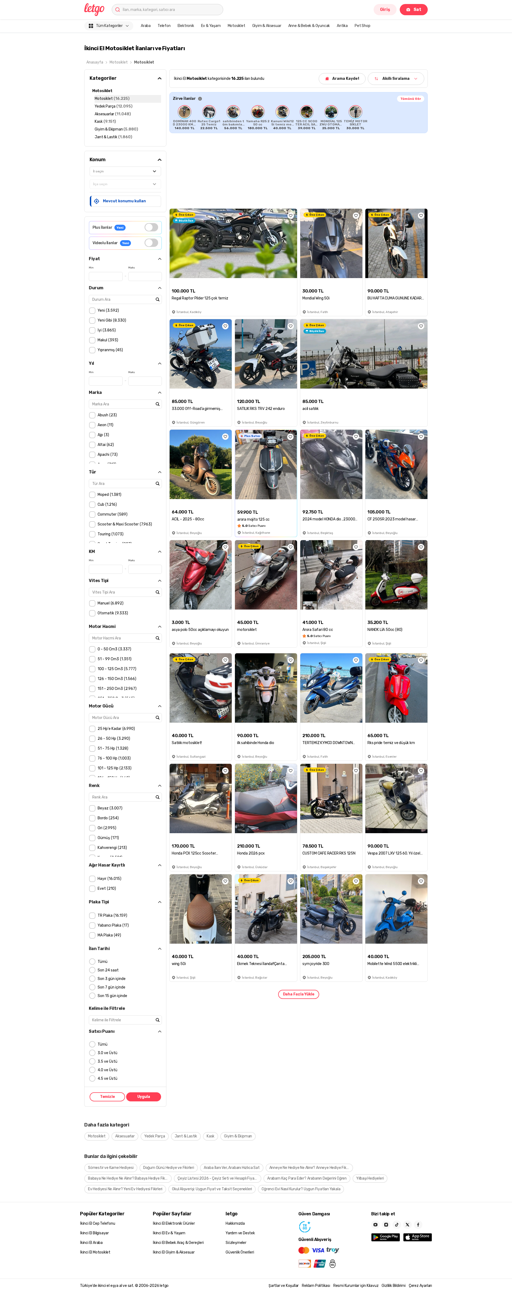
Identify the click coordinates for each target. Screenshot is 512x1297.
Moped (109, 494)
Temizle (107, 1097)
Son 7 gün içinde (111, 987)
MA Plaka (109, 935)
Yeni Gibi (111, 320)
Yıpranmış (110, 350)
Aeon (105, 425)
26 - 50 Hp (113, 738)
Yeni (108, 310)
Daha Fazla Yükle (298, 994)
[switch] (151, 227)
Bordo (107, 818)
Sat (417, 9)
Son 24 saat (108, 970)
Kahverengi (112, 847)
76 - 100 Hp (113, 758)
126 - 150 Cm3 (116, 679)
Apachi (107, 454)
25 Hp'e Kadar (116, 728)
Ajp (103, 435)
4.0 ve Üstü (107, 1070)
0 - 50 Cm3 (114, 649)
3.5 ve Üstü (107, 1061)
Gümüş (108, 838)
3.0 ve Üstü (107, 1053)
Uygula (143, 1097)
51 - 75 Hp (112, 748)
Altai (105, 444)
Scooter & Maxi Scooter (124, 524)
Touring (110, 534)
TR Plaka (112, 915)
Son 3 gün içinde (112, 978)
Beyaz (109, 808)
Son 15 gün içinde (112, 996)
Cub (106, 504)
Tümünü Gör (410, 99)
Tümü (102, 961)
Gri (106, 828)
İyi (106, 330)
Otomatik (112, 613)
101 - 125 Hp (114, 768)
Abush (106, 415)
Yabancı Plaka (112, 925)
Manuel (110, 603)
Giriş (385, 9)
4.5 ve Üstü (107, 1078)
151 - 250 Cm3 (116, 688)
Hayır (109, 878)
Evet (106, 888)
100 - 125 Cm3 (116, 669)
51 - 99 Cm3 (114, 659)
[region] (298, 117)
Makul (107, 340)
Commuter (112, 514)
